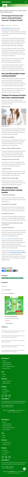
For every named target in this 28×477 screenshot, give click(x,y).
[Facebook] (3, 396)
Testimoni (5, 392)
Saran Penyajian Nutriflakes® (9, 366)
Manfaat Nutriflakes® (7, 364)
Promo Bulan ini (6, 391)
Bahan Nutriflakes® (7, 362)
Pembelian (5, 389)
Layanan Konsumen (7, 381)
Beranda (4, 360)
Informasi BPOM (6, 368)
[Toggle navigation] (25, 2)
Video (4, 376)
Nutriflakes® (6, 2)
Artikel (4, 374)
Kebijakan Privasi (6, 383)
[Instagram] (6, 396)
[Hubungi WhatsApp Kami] (24, 469)
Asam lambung (5, 238)
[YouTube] (9, 396)
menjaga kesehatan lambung (18, 252)
